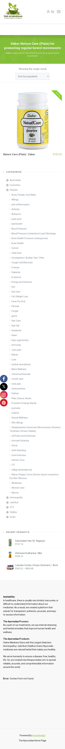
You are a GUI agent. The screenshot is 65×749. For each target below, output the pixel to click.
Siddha (13, 512)
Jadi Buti (14, 502)
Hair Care (16, 320)
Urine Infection (19, 455)
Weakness (17, 483)
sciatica (15, 413)
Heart (14, 335)
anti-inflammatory (21, 204)
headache (16, 330)
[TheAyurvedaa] (13, 12)
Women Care (18, 487)
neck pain (16, 384)
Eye (13, 286)
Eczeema (16, 277)
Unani (12, 517)
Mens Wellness (19, 369)
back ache (17, 219)
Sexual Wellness (20, 417)
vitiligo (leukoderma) (22, 469)
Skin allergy (17, 422)
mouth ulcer (18, 379)
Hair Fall (15, 325)
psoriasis (16, 408)
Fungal (15, 311)
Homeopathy (16, 497)
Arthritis (16, 209)
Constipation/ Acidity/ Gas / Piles (28, 257)
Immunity (16, 345)
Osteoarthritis (18, 388)
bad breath (17, 224)
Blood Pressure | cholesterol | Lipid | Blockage (34, 233)
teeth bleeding (19, 450)
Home (8, 53)
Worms (15, 492)
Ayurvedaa (15, 180)
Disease (14, 190)
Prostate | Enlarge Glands (24, 403)
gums (14, 316)
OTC (12, 507)
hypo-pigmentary (20, 340)
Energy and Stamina (22, 282)
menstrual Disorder (21, 374)
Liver (14, 359)
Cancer (15, 248)
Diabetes (16, 272)
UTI (13, 465)
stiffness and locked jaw (24, 436)
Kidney (15, 354)
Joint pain (16, 350)
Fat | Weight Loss (20, 296)
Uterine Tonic (18, 460)
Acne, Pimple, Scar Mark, (24, 195)
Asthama (16, 214)
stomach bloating (20, 440)
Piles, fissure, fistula (21, 398)
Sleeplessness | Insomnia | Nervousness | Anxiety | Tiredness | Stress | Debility (35, 429)
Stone (15, 445)
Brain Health (18, 243)
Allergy (15, 199)
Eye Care (16, 291)
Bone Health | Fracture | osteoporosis (30, 238)
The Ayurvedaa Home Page (32, 740)
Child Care (17, 253)
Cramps (15, 267)
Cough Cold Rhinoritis (22, 262)
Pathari (15, 393)
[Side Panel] (59, 11)
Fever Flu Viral (18, 301)
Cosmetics (15, 185)
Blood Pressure (19, 228)
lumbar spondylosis (21, 364)
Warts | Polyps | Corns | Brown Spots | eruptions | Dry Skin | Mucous (34, 476)
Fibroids (15, 306)
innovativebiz (38, 735)
